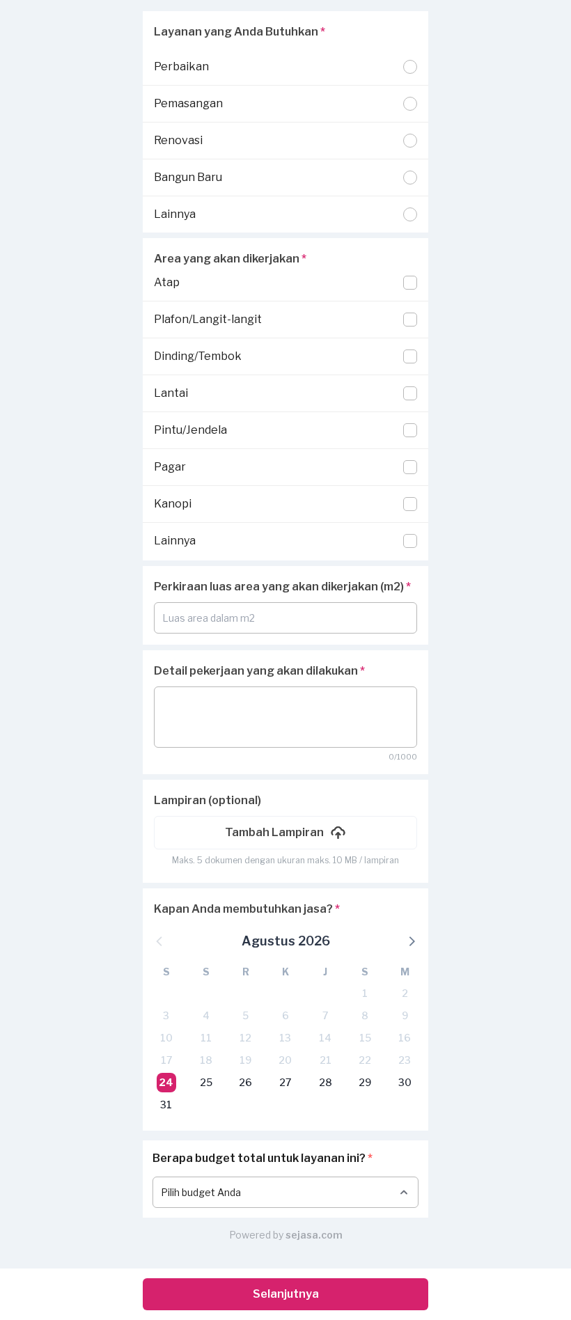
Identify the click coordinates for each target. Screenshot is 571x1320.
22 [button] (365, 1060)
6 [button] (285, 1015)
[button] (285, 832)
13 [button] (285, 1038)
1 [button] (365, 993)
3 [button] (166, 1015)
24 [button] (166, 1082)
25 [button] (206, 1082)
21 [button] (325, 1060)
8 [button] (364, 1015)
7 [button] (325, 1015)
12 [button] (245, 1038)
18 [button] (206, 1060)
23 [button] (404, 1060)
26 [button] (245, 1082)
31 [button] (166, 1104)
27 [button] (285, 1082)
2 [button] (405, 993)
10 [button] (166, 1038)
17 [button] (166, 1060)
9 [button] (405, 1015)
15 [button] (365, 1038)
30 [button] (405, 1082)
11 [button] (206, 1038)
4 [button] (206, 1015)
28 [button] (325, 1082)
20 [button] (285, 1060)
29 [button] (365, 1082)
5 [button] (245, 1015)
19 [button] (245, 1060)
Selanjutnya (286, 1294)
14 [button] (325, 1038)
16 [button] (404, 1038)
